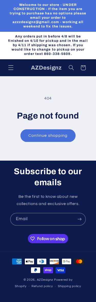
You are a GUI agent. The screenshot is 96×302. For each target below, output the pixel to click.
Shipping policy (69, 286)
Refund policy (42, 286)
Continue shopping (48, 135)
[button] (11, 68)
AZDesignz (45, 279)
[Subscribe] (80, 219)
